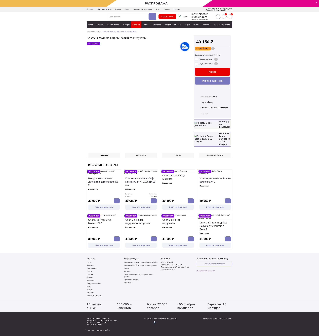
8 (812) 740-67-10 (200, 14)
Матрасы (206, 25)
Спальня (136, 25)
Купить (212, 71)
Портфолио (128, 283)
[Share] (311, 2)
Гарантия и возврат (104, 9)
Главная (90, 31)
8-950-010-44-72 (199, 17)
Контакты (177, 9)
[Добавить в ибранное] (118, 172)
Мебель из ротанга (222, 25)
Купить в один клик (212, 80)
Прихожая (157, 25)
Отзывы (167, 9)
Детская (146, 25)
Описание (104, 155)
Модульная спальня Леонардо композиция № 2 (103, 181)
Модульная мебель (173, 25)
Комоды (196, 25)
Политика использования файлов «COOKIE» (140, 262)
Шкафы (126, 25)
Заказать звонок (167, 16)
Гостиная (99, 25)
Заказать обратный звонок (214, 264)
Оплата (126, 268)
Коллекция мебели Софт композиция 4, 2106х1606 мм (140, 181)
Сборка (118, 9)
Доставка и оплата (215, 155)
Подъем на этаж (206, 64)
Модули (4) (141, 155)
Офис (187, 25)
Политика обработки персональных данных (140, 265)
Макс (186, 17)
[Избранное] (224, 16)
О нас (158, 9)
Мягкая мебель (113, 25)
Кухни (90, 25)
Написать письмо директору (212, 258)
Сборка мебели (205, 59)
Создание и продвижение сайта (97, 330)
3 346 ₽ (200, 48)
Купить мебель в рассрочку (142, 9)
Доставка (90, 9)
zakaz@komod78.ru (168, 269)
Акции (126, 9)
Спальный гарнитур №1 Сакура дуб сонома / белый (213, 226)
